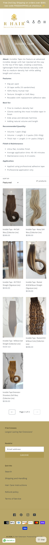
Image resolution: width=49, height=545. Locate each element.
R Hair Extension (19, 537)
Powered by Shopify (35, 537)
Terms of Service (13, 499)
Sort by (6, 178)
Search (8, 471)
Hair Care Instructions (16, 485)
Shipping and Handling (16, 478)
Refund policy (11, 492)
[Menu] (44, 21)
